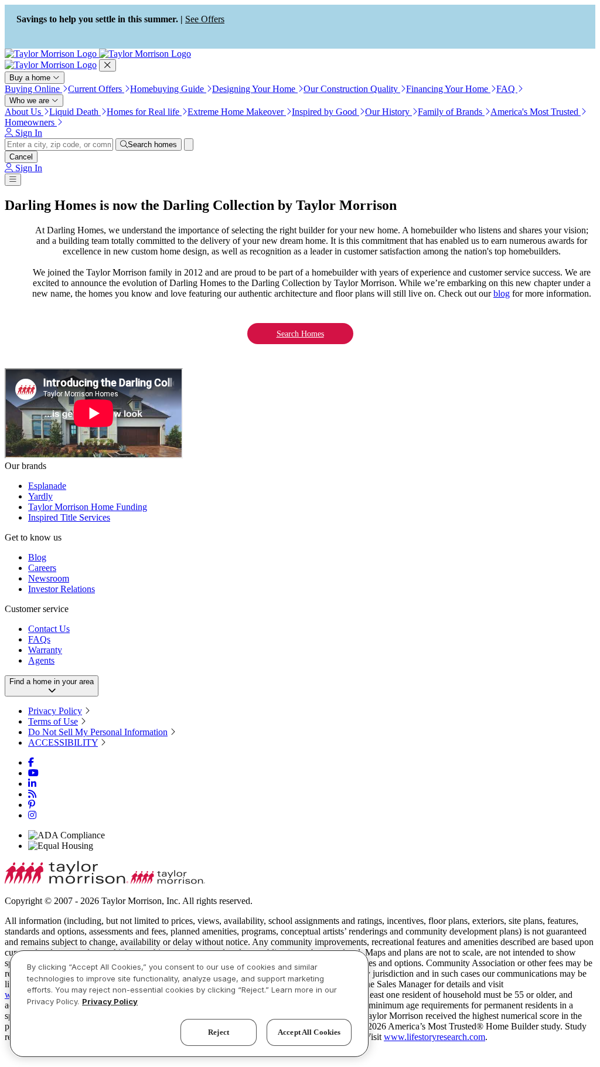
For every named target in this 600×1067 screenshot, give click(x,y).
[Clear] (188, 144)
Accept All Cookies (309, 1032)
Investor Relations (61, 589)
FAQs (39, 639)
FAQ (506, 89)
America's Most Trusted (535, 112)
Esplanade (47, 486)
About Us (24, 112)
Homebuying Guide (168, 89)
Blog (37, 557)
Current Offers (96, 89)
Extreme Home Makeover (237, 112)
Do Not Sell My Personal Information (98, 732)
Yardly (40, 496)
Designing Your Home (255, 89)
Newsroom (48, 578)
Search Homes (300, 333)
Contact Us (49, 629)
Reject (218, 1032)
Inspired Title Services (69, 517)
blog (501, 293)
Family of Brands (451, 112)
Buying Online (33, 89)
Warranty (45, 650)
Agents (41, 660)
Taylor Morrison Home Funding (87, 507)
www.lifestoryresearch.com (434, 1037)
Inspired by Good (325, 112)
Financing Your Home (448, 89)
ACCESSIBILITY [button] (63, 742)
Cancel (21, 156)
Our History (388, 112)
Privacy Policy (55, 711)
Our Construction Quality (352, 89)
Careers (42, 568)
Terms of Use (53, 721)
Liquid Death (75, 112)
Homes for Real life (144, 112)
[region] (189, 1004)
